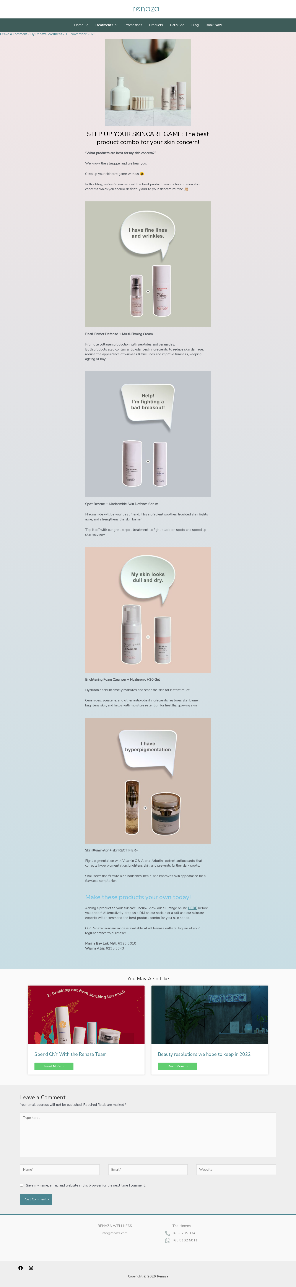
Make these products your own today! (138, 897)
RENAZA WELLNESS (115, 1225)
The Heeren (181, 1225)
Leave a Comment (14, 34)
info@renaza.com (114, 1233)
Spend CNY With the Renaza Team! (70, 1054)
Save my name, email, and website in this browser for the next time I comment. (86, 1185)
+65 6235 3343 (185, 1233)
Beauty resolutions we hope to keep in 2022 (204, 1054)
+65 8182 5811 (185, 1240)
